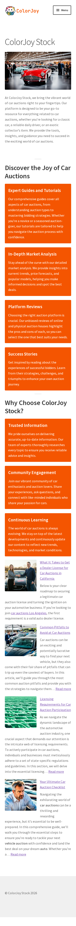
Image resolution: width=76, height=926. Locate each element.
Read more (63, 689)
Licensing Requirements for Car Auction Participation (55, 704)
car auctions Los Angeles (28, 613)
